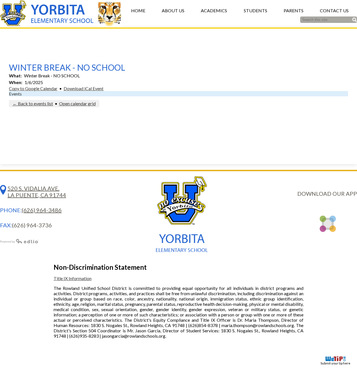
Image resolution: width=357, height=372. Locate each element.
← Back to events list (33, 103)
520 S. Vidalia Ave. (37, 191)
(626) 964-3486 (42, 210)
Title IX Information (72, 278)
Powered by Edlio (19, 241)
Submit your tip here (335, 363)
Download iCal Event (83, 88)
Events (15, 93)
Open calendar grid (77, 103)
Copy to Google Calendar (33, 88)
